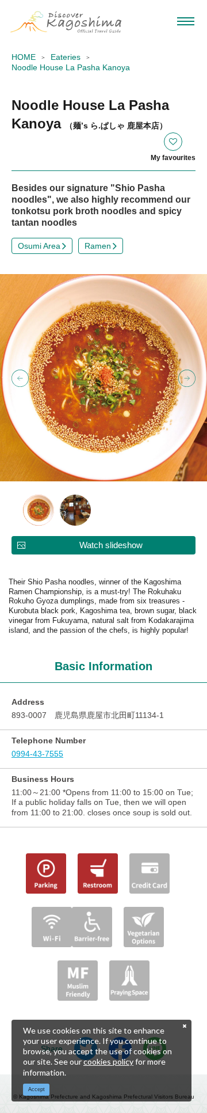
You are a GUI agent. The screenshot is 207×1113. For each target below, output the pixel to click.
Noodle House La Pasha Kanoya (71, 67)
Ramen (98, 245)
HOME (24, 57)
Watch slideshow (111, 545)
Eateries (65, 57)
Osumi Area (39, 245)
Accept (36, 1089)
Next (186, 378)
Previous (20, 378)
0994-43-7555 (37, 753)
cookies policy (108, 1061)
